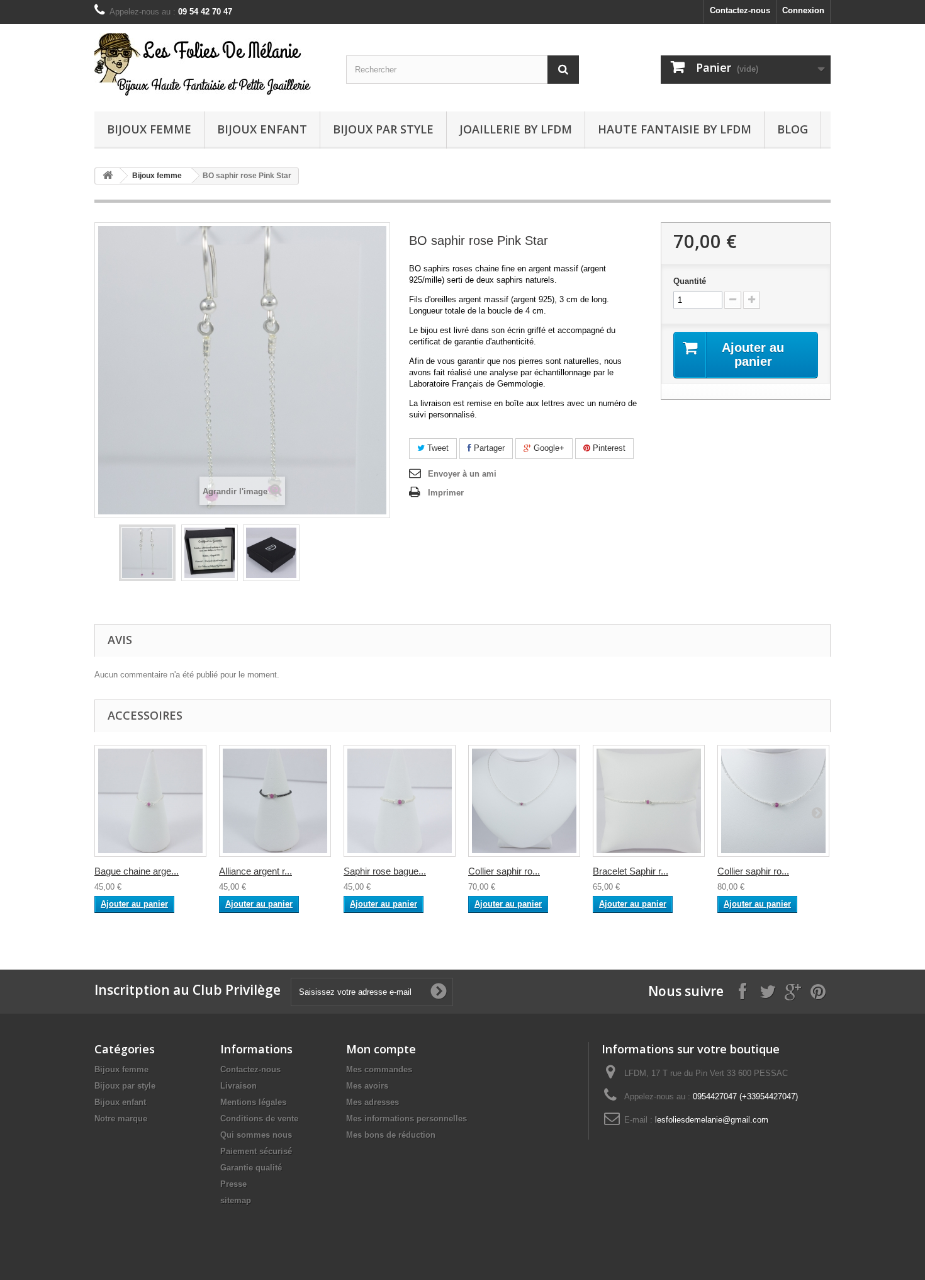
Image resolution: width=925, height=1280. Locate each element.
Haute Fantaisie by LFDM (674, 129)
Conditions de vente (259, 1118)
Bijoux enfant (262, 129)
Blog (792, 129)
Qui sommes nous (256, 1135)
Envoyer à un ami (462, 474)
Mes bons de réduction (390, 1135)
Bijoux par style (383, 129)
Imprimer (446, 492)
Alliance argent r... (255, 871)
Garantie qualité (251, 1167)
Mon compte (381, 1048)
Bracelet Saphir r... (630, 871)
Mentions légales (253, 1102)
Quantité (689, 281)
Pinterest (607, 448)
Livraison (238, 1085)
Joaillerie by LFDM (515, 129)
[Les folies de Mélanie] (210, 64)
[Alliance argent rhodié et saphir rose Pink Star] (275, 801)
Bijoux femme (149, 129)
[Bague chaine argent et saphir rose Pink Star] (150, 801)
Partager (488, 448)
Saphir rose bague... (385, 871)
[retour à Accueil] (108, 176)
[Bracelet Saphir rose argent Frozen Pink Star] (649, 801)
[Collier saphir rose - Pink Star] (524, 801)
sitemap (235, 1200)
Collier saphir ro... (504, 871)
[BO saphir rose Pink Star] (147, 553)
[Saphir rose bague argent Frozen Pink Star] (400, 801)
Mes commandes (379, 1069)
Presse (233, 1184)
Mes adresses (372, 1102)
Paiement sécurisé (256, 1151)
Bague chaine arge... (136, 871)
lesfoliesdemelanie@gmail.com (711, 1119)
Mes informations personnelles (406, 1118)
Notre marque (120, 1118)
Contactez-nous (740, 10)
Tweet (437, 448)
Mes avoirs (367, 1085)
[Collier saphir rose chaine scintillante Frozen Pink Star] (773, 801)
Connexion (803, 10)
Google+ (547, 448)
